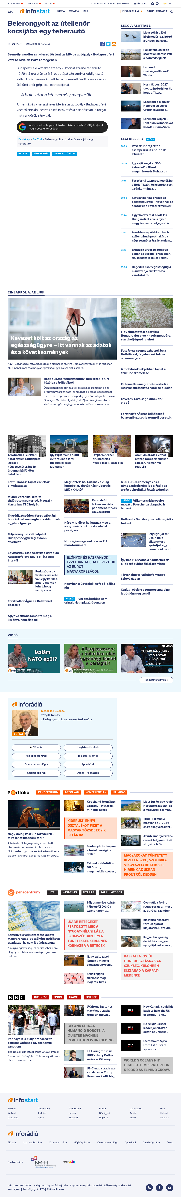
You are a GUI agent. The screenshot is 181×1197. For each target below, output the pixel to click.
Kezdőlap (24, 139)
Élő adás (37, 747)
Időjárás (164, 1117)
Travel (74, 997)
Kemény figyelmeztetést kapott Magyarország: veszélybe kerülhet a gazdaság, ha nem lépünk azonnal (34, 939)
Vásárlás (70, 892)
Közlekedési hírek (58, 1142)
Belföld (37, 139)
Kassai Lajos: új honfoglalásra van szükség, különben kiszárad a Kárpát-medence (142, 966)
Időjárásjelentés (82, 1142)
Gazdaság (13, 1117)
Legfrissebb (136, 1108)
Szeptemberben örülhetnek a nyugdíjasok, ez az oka (108, 459)
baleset (23, 153)
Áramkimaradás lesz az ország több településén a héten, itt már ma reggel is (151, 461)
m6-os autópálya (64, 153)
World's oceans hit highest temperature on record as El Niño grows (147, 1065)
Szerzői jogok (30, 1189)
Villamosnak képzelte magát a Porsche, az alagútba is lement (143, 504)
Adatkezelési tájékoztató (101, 1185)
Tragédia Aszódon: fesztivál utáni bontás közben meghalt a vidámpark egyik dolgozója (34, 519)
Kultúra (42, 1113)
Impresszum (77, 1185)
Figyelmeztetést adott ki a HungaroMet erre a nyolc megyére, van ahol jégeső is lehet (146, 336)
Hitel (52, 892)
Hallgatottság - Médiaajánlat (51, 1185)
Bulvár (102, 1108)
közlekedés (41, 153)
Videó (133, 1117)
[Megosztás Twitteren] (108, 44)
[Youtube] (169, 1187)
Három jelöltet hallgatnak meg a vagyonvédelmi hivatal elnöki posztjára (87, 526)
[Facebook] (159, 1187)
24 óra (61, 11)
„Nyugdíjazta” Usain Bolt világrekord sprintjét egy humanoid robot (160, 542)
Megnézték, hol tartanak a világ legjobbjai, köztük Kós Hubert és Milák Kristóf (87, 486)
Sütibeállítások (55, 1189)
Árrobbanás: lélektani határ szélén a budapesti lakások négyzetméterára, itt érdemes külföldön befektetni (24, 465)
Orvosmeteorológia (108, 1142)
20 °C (170, 4)
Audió (133, 1113)
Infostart (15, 44)
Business (40, 997)
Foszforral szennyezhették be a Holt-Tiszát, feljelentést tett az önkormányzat (143, 354)
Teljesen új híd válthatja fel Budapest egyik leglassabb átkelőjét (27, 538)
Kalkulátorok (111, 892)
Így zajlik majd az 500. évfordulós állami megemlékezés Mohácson (65, 461)
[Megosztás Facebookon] (102, 44)
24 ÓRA (150, 140)
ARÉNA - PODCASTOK (157, 11)
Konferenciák (96, 792)
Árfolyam (72, 792)
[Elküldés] (114, 44)
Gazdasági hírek (151, 1142)
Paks (86, 11)
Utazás (88, 892)
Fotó (162, 1108)
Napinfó (103, 1117)
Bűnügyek (104, 1113)
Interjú (72, 1113)
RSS (42, 1189)
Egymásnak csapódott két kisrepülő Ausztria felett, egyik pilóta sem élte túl (33, 557)
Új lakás (119, 792)
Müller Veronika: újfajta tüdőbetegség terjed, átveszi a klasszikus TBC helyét (30, 501)
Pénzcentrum (48, 792)
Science (91, 997)
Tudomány (44, 1108)
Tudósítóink (75, 1108)
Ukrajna (74, 11)
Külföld (12, 1113)
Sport (58, 997)
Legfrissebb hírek (33, 1142)
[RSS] (149, 1187)
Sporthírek (130, 1142)
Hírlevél (164, 1113)
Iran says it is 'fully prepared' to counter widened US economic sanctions (30, 1043)
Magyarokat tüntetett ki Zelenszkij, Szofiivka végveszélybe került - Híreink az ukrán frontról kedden (145, 865)
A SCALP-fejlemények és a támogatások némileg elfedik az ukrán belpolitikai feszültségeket (144, 486)
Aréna (170, 1142)
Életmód (73, 1117)
